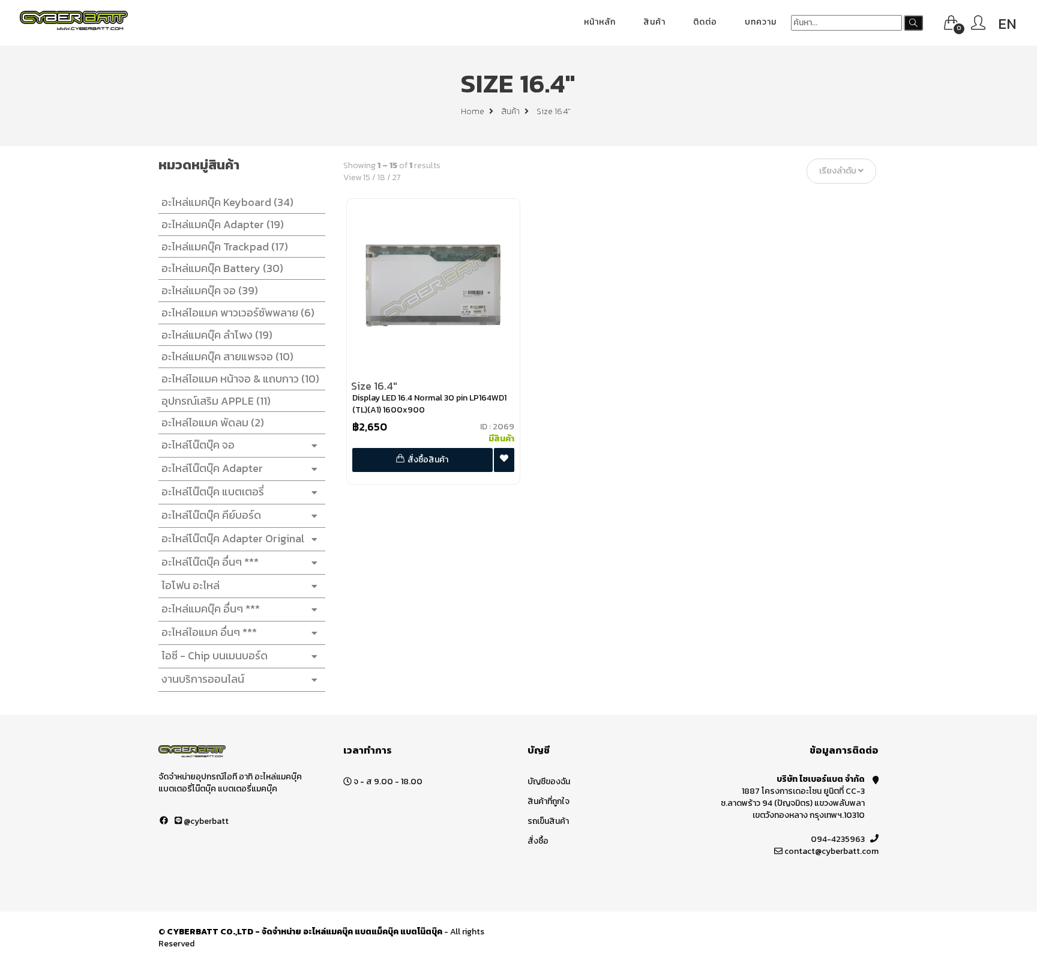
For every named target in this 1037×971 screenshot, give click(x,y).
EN (1007, 23)
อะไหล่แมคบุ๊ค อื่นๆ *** (210, 608)
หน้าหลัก (600, 22)
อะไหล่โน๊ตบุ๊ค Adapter (212, 468)
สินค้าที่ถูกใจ (549, 801)
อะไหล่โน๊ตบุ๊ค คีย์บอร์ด (211, 515)
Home (473, 111)
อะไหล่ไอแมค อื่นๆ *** (209, 632)
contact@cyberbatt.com (831, 851)
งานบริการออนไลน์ (202, 679)
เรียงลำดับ (838, 171)
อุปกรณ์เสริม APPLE (216, 401)
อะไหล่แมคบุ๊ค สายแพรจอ (227, 356)
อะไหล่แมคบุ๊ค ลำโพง (216, 335)
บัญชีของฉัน (549, 781)
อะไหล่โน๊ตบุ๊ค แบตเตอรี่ (212, 491)
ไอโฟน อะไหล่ (190, 585)
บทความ (761, 22)
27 (396, 177)
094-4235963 (838, 839)
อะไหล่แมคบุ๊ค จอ (209, 290)
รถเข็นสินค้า (548, 821)
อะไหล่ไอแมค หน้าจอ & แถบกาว (240, 379)
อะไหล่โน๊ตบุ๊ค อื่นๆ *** (210, 562)
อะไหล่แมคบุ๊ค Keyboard (227, 202)
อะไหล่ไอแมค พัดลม (212, 422)
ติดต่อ (705, 22)
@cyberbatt (205, 821)
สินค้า (654, 22)
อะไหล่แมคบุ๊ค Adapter (222, 224)
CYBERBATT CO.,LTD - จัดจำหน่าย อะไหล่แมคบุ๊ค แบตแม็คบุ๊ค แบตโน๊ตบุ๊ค (304, 931)
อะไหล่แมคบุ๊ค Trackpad (224, 246)
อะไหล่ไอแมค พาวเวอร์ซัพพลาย (237, 312)
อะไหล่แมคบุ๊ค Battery (222, 268)
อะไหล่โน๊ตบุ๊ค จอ (198, 445)
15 (366, 177)
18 (381, 177)
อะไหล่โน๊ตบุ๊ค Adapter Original (232, 538)
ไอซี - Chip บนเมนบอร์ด (214, 655)
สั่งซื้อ (538, 841)
